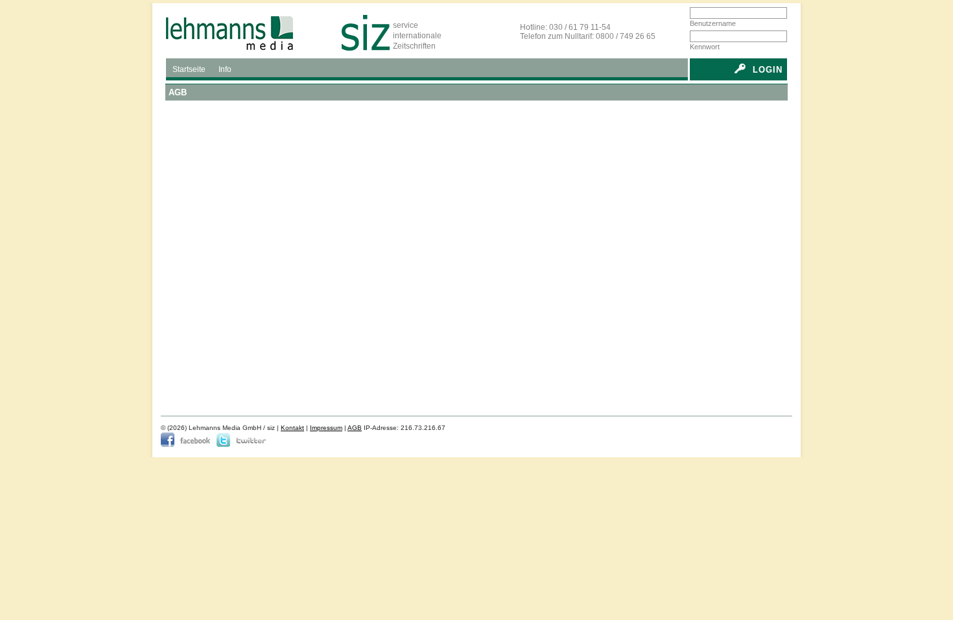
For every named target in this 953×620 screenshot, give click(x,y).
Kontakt (292, 427)
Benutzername (713, 23)
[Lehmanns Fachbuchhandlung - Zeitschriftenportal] (247, 32)
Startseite (189, 69)
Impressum (326, 427)
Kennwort (705, 47)
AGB (354, 427)
